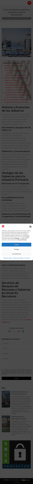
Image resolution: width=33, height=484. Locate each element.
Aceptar (16, 244)
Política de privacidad (18, 258)
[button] (30, 226)
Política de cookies (7, 258)
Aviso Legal (27, 258)
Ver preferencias (16, 254)
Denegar (16, 249)
